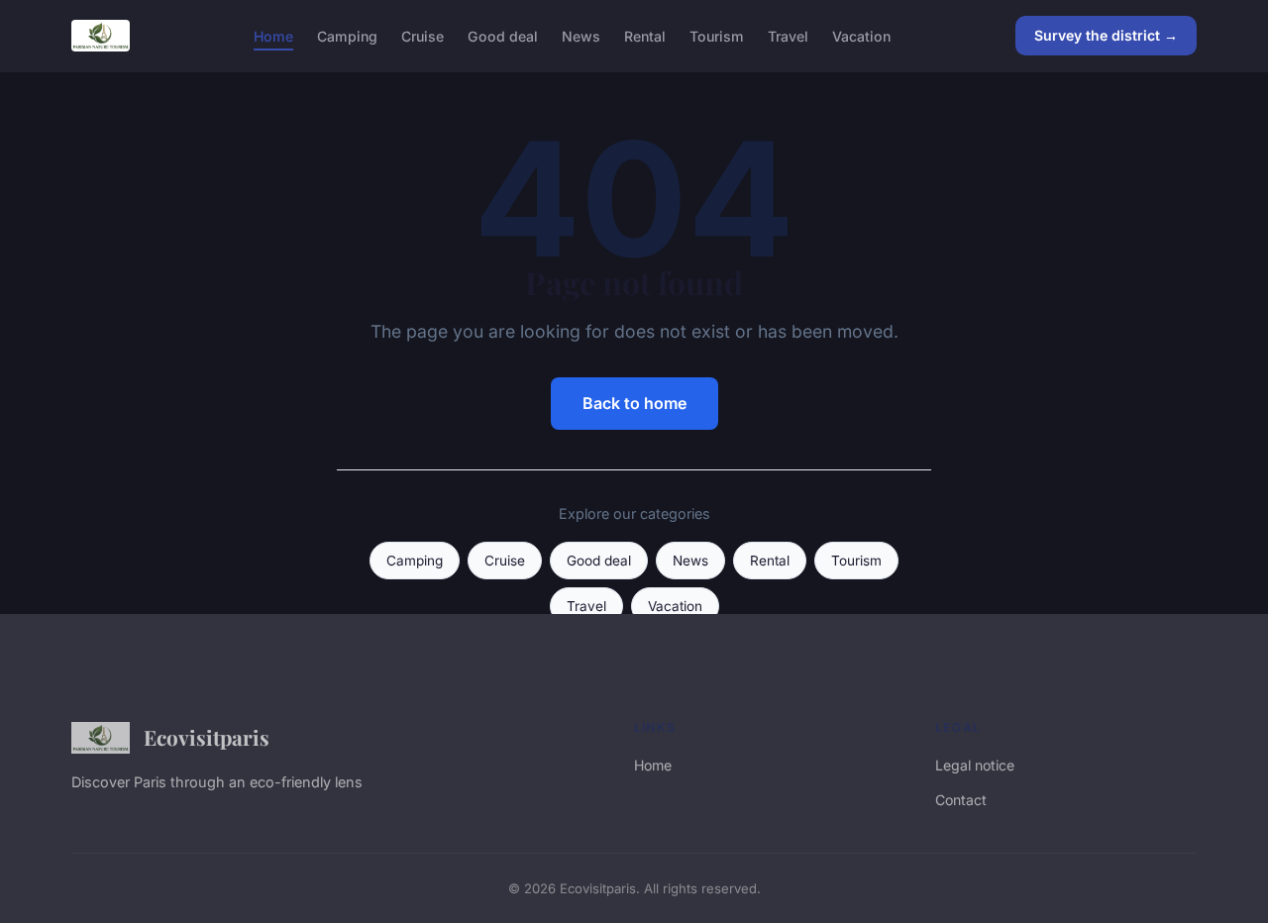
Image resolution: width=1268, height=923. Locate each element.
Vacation (861, 35)
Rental (645, 35)
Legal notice (974, 765)
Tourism (716, 35)
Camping (347, 35)
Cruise (422, 35)
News (581, 35)
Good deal (503, 35)
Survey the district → (1106, 35)
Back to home (634, 403)
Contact (961, 799)
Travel (788, 35)
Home (273, 35)
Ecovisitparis (206, 737)
